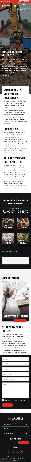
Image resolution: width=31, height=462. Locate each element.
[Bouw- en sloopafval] (8, 224)
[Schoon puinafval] (8, 239)
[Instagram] (13, 451)
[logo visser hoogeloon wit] (5, 6)
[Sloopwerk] (17, 301)
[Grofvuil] (23, 224)
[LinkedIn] (17, 451)
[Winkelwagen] (24, 4)
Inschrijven (23, 443)
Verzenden (7, 405)
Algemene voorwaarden (13, 456)
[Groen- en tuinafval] (23, 239)
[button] (15, 6)
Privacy (22, 456)
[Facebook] (9, 451)
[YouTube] (21, 451)
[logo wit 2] (15, 418)
